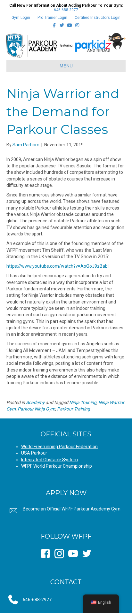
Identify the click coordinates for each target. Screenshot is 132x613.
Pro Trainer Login (52, 17)
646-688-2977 (66, 10)
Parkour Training (73, 408)
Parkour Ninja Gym (36, 408)
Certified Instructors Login (97, 17)
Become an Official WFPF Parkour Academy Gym (71, 508)
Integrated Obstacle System (49, 459)
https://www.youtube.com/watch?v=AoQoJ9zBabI (57, 266)
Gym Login (21, 17)
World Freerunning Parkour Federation (59, 446)
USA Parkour (34, 453)
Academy (35, 402)
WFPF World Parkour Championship (56, 466)
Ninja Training (82, 402)
